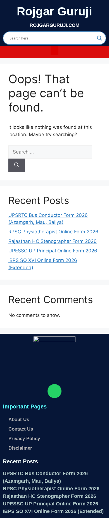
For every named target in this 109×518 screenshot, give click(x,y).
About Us (18, 419)
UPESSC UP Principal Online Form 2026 (52, 251)
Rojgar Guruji (54, 11)
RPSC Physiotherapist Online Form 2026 (53, 231)
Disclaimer (20, 448)
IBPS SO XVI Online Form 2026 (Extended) (53, 511)
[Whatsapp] (54, 391)
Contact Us (20, 429)
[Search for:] (50, 152)
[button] (54, 50)
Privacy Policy (24, 438)
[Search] (16, 165)
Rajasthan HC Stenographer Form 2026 (52, 241)
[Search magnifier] (99, 38)
